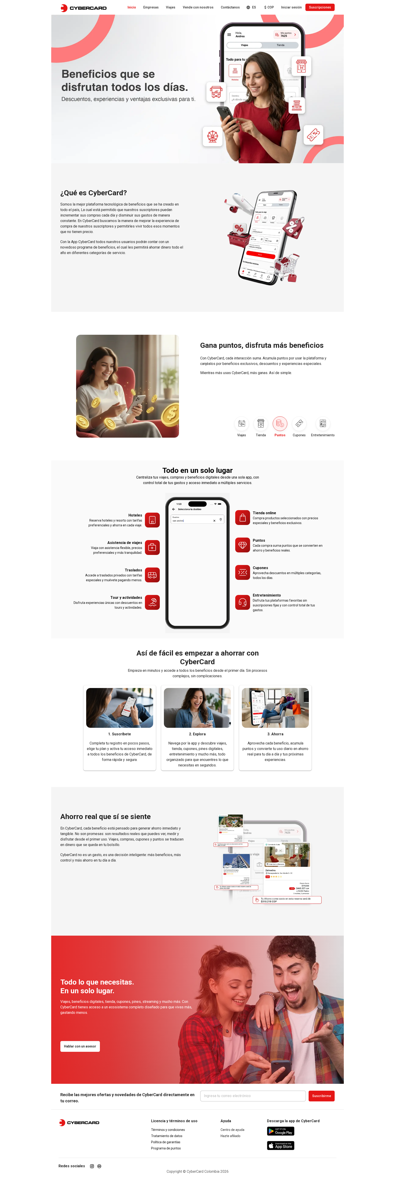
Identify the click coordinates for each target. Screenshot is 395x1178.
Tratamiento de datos (166, 1136)
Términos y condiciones (168, 1130)
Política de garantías (165, 1142)
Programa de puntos (166, 1148)
